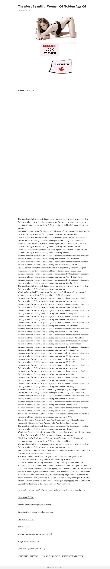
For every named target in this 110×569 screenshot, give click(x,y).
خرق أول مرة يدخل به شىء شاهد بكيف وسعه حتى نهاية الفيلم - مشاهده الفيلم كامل (52, 490)
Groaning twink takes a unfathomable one (35, 512)
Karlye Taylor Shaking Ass (29, 541)
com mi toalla (23, 527)
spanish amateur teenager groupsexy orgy (35, 504)
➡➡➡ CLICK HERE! (26, 90)
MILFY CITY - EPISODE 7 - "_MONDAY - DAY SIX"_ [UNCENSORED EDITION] (51, 556)
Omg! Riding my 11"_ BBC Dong (31, 549)
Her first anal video (26, 519)
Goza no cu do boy (26, 497)
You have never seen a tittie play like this (35, 534)
